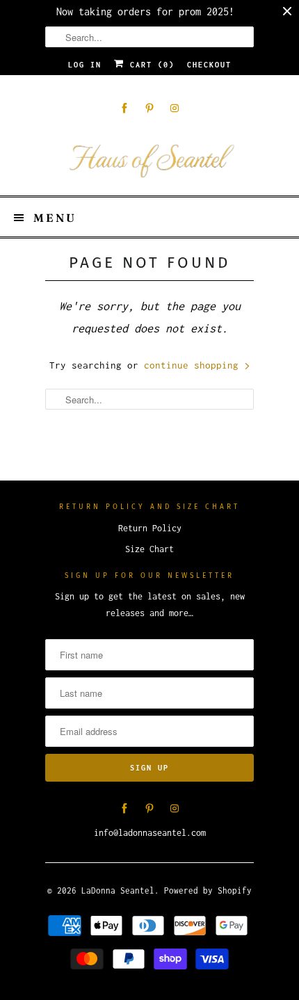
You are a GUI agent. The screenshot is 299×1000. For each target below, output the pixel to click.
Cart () (149, 65)
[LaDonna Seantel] (149, 158)
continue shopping (194, 365)
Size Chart (149, 549)
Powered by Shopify (208, 890)
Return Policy (149, 528)
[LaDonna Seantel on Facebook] (124, 108)
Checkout (209, 65)
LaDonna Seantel (117, 890)
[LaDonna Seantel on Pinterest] (149, 108)
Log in (85, 65)
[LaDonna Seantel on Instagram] (174, 108)
